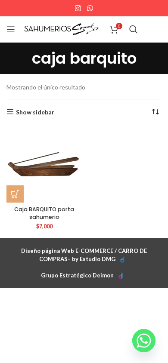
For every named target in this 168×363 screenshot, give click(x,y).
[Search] (133, 29)
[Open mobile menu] (10, 29)
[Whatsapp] (144, 340)
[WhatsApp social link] (90, 8)
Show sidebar (35, 111)
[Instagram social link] (78, 8)
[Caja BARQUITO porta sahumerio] (44, 165)
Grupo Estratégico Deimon (77, 275)
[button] (15, 194)
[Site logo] (61, 28)
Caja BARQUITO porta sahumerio (44, 213)
